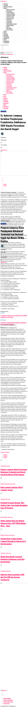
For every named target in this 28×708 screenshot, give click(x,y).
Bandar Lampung (10, 9)
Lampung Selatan (10, 14)
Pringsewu (9, 21)
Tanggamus (9, 22)
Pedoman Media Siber (8, 702)
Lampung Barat (10, 12)
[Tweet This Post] (15, 179)
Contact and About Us (8, 700)
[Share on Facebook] (15, 177)
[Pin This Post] (15, 180)
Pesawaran (9, 19)
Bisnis (5, 32)
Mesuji (8, 26)
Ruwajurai (5, 35)
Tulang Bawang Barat (11, 24)
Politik (5, 31)
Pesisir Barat (9, 29)
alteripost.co (4, 150)
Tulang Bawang (10, 25)
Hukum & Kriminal (7, 6)
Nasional (5, 34)
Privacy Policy (6, 703)
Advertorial (6, 38)
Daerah (5, 8)
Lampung (5, 5)
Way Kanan (9, 28)
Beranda (5, 4)
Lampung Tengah (10, 15)
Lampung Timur (10, 16)
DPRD (5, 39)
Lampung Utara (10, 18)
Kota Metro (9, 11)
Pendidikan (6, 37)
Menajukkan (6, 41)
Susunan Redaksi (7, 698)
